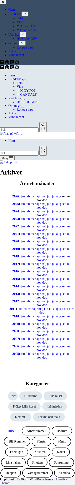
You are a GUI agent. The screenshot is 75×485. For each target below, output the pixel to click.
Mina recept (16, 117)
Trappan (10, 473)
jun (49, 196)
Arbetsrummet (36, 431)
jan (23, 196)
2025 (15, 204)
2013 (15, 293)
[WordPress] (17, 68)
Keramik (20, 417)
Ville (20, 86)
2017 (15, 264)
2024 (15, 211)
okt (69, 204)
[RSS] (12, 68)
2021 (15, 234)
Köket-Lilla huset (24, 406)
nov (38, 207)
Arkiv (12, 113)
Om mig (13, 105)
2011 (12, 308)
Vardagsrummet (37, 473)
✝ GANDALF (27, 94)
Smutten (37, 462)
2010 (15, 316)
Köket (61, 452)
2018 (15, 256)
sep (64, 204)
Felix (20, 83)
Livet (12, 396)
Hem (11, 75)
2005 (15, 353)
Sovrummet (61, 462)
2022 (15, 226)
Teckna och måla (49, 417)
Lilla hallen (13, 462)
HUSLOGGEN (27, 102)
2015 (15, 279)
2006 (15, 346)
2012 (15, 301)
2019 (15, 249)
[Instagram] (2, 68)
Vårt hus (14, 98)
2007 (15, 338)
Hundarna (14, 79)
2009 (15, 323)
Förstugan (16, 452)
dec (44, 207)
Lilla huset (55, 396)
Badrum (62, 431)
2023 (15, 219)
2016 (15, 271)
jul (53, 196)
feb (28, 196)
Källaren (40, 452)
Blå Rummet (17, 441)
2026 (15, 196)
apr (38, 196)
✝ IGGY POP (26, 90)
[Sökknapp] (43, 127)
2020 (15, 241)
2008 (15, 331)
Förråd (62, 441)
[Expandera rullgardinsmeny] (24, 80)
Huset (11, 431)
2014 (15, 286)
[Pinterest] (7, 68)
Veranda (64, 473)
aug (58, 196)
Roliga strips (25, 109)
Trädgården (54, 406)
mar (33, 196)
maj (43, 196)
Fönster (41, 441)
